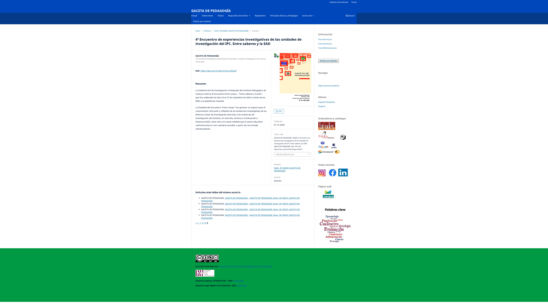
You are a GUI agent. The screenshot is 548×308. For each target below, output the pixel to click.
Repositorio (260, 15)
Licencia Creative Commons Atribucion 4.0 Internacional (244, 266)
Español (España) (326, 102)
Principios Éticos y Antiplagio (284, 15)
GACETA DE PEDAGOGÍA (211, 10)
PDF (280, 111)
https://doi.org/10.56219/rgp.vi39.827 (219, 70)
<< (197, 223)
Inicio (198, 31)
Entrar (354, 2)
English (321, 106)
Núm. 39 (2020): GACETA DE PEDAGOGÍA (231, 31)
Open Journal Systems (328, 85)
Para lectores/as (325, 39)
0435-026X (238, 280)
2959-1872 (242, 285)
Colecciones (207, 15)
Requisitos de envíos (238, 15)
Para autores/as (325, 43)
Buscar (351, 15)
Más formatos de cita (285, 154)
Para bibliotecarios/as (327, 48)
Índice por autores (202, 21)
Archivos (207, 31)
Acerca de (307, 15)
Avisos (221, 15)
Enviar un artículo (328, 60)
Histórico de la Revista (339, 2)
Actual (194, 15)
